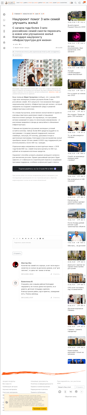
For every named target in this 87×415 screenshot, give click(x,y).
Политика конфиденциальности (42, 384)
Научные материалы (10, 389)
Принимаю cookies (39, 409)
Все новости (7, 384)
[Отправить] (4, 42)
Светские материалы (10, 392)
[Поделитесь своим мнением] (37, 244)
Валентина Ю (27, 282)
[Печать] (4, 37)
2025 (36, 14)
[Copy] (51, 274)
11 (76, 22)
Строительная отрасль (22, 51)
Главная (17, 14)
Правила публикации (38, 392)
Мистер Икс (26, 263)
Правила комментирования (40, 386)
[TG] (4, 14)
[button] (2, 3)
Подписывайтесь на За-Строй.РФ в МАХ (36, 169)
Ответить (56, 274)
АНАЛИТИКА (63, 2)
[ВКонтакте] (70, 389)
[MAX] (59, 389)
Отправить (17, 253)
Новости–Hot (27, 14)
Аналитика (18, 55)
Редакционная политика (39, 389)
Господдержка (54, 51)
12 (42, 14)
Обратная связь (71, 394)
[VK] (4, 25)
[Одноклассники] (65, 389)
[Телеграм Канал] (76, 389)
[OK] (4, 31)
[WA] (4, 20)
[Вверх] (4, 48)
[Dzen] (81, 389)
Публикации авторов (10, 386)
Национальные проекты (39, 51)
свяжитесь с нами (54, 92)
